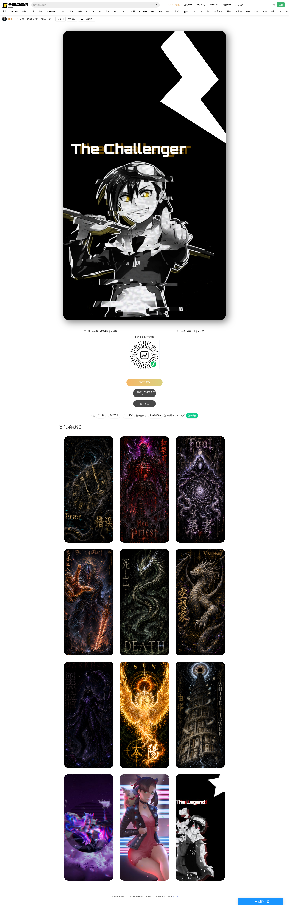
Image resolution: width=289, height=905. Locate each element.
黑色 (168, 11)
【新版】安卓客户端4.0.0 (144, 393)
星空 (229, 11)
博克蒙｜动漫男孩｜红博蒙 (104, 331)
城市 (208, 11)
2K (100, 11)
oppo (185, 11)
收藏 (73, 18)
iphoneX (143, 11)
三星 (133, 11)
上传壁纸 (188, 4)
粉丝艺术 (128, 415)
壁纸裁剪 (192, 415)
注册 (281, 4)
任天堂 (101, 415)
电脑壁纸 (227, 4)
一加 (273, 11)
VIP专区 (175, 4)
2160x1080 (155, 415)
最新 (4, 11)
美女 (41, 11)
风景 (32, 11)
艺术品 (238, 11)
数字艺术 (218, 11)
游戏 (124, 11)
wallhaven (214, 4)
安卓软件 (239, 4)
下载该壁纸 (144, 382)
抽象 (80, 11)
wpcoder (176, 896)
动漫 (71, 11)
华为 (116, 11)
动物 (24, 11)
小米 (108, 11)
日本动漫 (90, 11)
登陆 (272, 4)
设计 (63, 11)
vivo (153, 11)
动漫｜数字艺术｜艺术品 (192, 331)
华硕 (248, 11)
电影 (177, 11)
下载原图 (87, 18)
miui (256, 11)
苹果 (265, 11)
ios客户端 (144, 403)
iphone (14, 11)
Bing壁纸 (200, 4)
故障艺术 (114, 415)
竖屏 (194, 11)
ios (160, 11)
